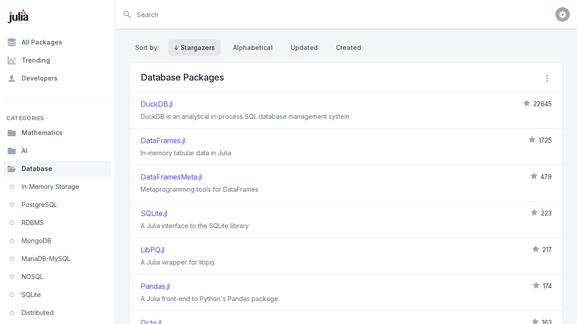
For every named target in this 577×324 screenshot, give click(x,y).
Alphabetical (253, 47)
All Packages (42, 42)
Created (348, 47)
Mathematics (42, 132)
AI (24, 150)
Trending (36, 60)
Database (37, 168)
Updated (304, 47)
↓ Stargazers (194, 47)
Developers (40, 78)
